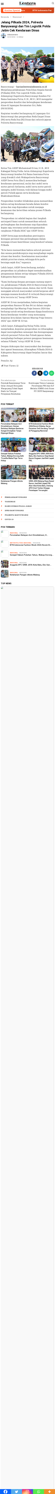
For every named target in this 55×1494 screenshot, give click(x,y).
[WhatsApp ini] (51, 373)
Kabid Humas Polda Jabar (18, 506)
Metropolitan (16, 543)
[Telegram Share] (45, 373)
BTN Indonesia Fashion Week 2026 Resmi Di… (31, 545)
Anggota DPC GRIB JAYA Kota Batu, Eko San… (30, 565)
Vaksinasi (10, 501)
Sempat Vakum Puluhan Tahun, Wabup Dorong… (31, 555)
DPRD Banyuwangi (14, 510)
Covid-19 (9, 519)
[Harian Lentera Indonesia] (27, 3)
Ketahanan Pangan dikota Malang (25, 575)
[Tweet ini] (40, 373)
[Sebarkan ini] (34, 373)
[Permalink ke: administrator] (3, 35)
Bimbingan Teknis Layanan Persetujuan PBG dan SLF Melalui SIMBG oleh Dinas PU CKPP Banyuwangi (41, 385)
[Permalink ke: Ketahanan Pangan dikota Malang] (13, 472)
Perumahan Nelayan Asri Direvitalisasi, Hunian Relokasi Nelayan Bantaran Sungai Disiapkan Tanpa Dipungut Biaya (12, 428)
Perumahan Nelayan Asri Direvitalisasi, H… (29, 535)
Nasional (14, 533)
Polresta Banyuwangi (16, 515)
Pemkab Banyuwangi (16, 497)
